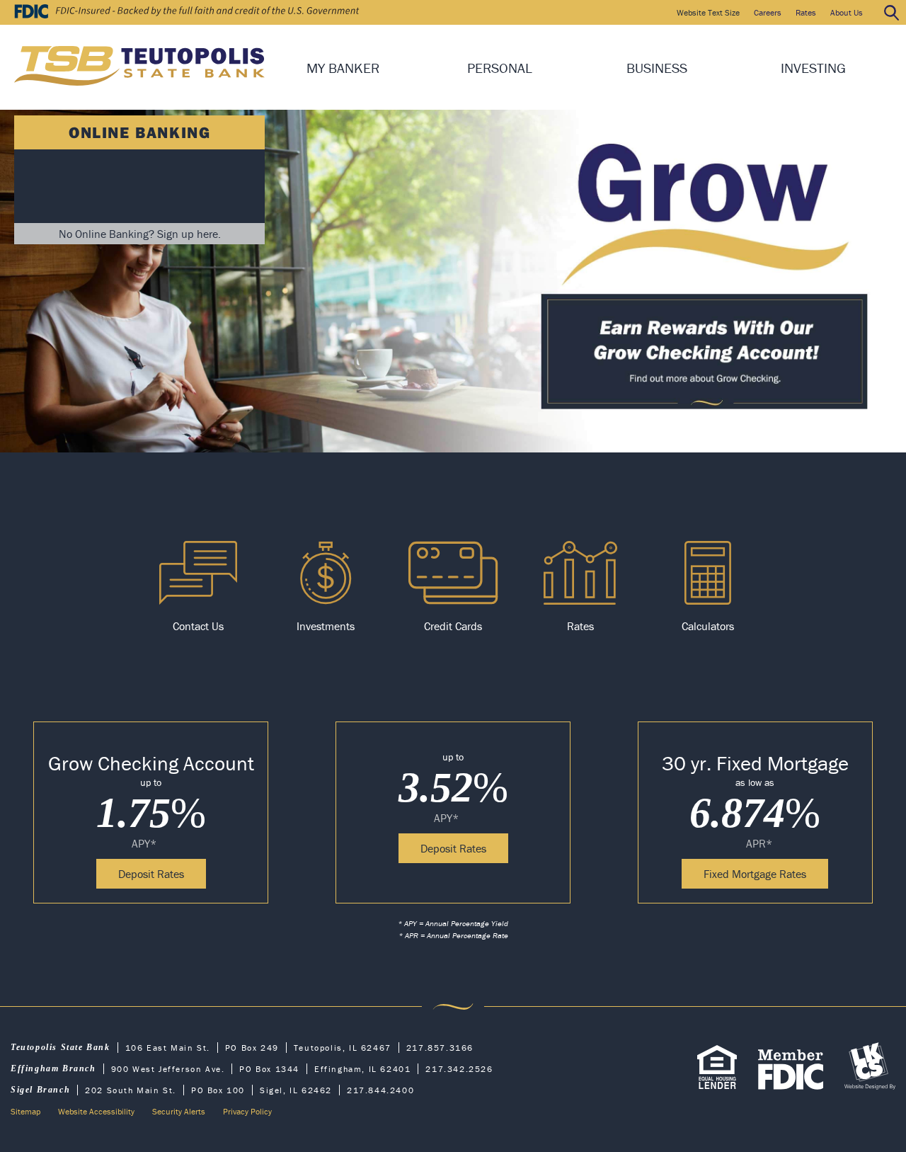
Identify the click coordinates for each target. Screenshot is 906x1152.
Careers (767, 12)
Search (891, 12)
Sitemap (25, 1111)
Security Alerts (178, 1111)
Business (656, 67)
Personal (499, 67)
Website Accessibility (96, 1111)
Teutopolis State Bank (60, 1047)
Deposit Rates (151, 874)
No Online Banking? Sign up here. (140, 234)
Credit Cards (453, 626)
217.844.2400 (380, 1090)
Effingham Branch (53, 1068)
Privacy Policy (247, 1111)
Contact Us (198, 626)
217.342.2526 (459, 1068)
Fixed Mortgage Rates (755, 874)
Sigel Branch (40, 1090)
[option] (198, 587)
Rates (806, 12)
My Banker (342, 67)
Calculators (708, 626)
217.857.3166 (440, 1047)
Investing (813, 67)
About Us (846, 12)
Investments (326, 626)
